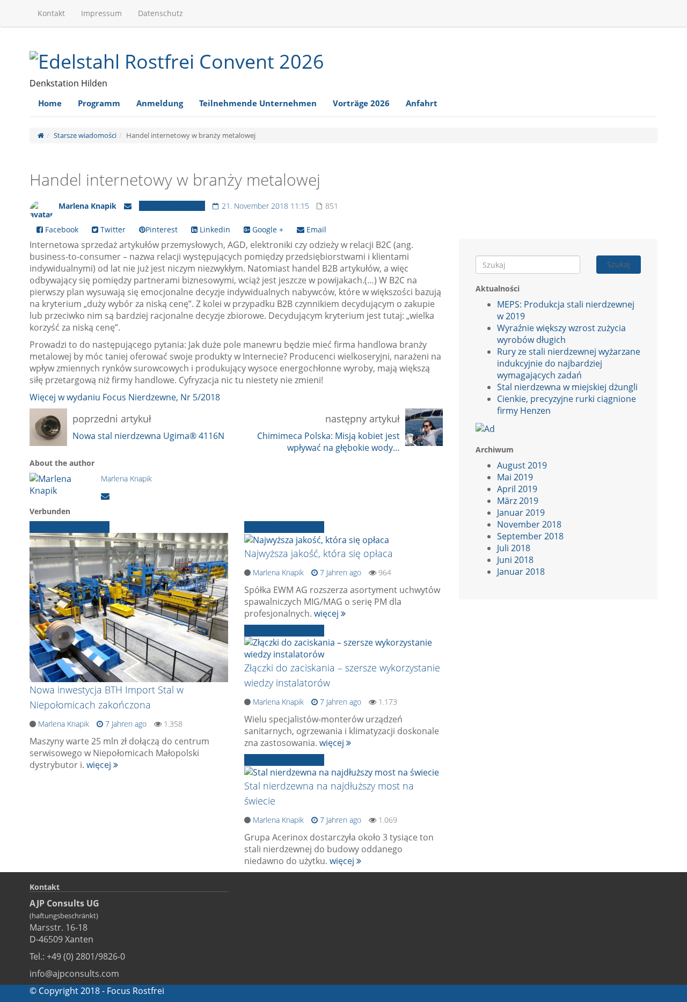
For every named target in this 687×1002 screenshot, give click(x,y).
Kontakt (51, 13)
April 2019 (517, 489)
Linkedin (214, 229)
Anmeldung (159, 103)
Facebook (60, 229)
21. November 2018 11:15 (264, 206)
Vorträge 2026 (361, 103)
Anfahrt (421, 103)
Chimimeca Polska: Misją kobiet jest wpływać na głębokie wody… (328, 442)
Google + (266, 229)
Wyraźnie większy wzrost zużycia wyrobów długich (561, 334)
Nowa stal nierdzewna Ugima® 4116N (148, 436)
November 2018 (529, 524)
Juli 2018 (513, 548)
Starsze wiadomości (85, 135)
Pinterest (161, 229)
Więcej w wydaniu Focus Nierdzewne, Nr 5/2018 (125, 397)
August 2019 (522, 465)
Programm (99, 103)
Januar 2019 (521, 512)
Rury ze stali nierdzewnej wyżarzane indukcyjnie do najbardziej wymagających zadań (568, 363)
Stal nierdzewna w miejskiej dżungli (567, 387)
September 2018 (530, 536)
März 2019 (517, 501)
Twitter (112, 229)
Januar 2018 (521, 571)
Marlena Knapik (87, 206)
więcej (99, 765)
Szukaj (618, 264)
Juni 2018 (515, 560)
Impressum (101, 13)
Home (50, 103)
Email (315, 229)
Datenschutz (160, 13)
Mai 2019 (515, 477)
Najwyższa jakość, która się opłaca (318, 553)
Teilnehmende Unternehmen (258, 103)
